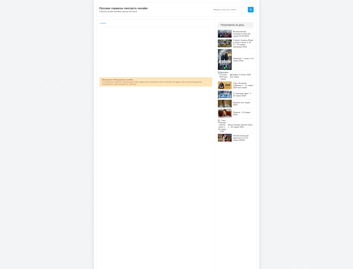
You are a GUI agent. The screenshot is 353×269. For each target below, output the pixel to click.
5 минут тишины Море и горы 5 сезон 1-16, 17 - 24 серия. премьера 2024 (243, 43)
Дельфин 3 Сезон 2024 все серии (240, 75)
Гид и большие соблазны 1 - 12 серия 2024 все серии (243, 85)
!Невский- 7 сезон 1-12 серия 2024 (243, 59)
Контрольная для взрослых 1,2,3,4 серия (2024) (241, 137)
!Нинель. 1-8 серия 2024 (241, 113)
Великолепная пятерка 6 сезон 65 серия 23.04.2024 (241, 33)
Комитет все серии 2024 (241, 103)
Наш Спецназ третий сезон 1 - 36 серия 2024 (240, 126)
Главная (102, 23)
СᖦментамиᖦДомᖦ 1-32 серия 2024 (242, 94)
